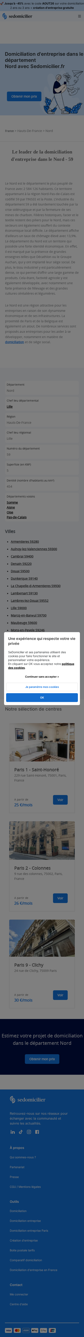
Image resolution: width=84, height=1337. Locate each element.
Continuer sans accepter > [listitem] (42, 676)
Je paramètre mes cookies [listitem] (42, 686)
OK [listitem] (42, 697)
